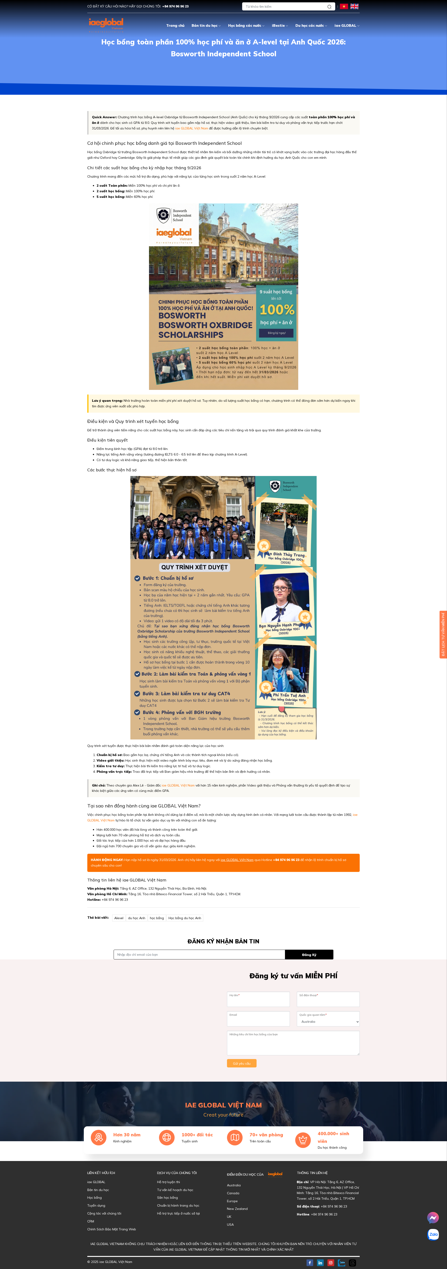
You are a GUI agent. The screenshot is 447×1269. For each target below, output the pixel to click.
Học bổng (94, 1197)
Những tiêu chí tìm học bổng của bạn (254, 1034)
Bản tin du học (204, 25)
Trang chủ (175, 25)
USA (230, 1224)
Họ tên (235, 995)
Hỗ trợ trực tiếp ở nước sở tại (178, 1213)
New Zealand (237, 1209)
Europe (232, 1201)
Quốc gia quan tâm (313, 1014)
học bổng (157, 918)
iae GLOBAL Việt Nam (191, 128)
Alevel (118, 918)
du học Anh (136, 918)
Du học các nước (309, 25)
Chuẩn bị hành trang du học (178, 1205)
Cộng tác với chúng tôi (104, 1213)
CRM (90, 1221)
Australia (234, 1185)
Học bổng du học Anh (185, 918)
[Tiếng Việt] (344, 6)
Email (233, 1014)
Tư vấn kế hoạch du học (175, 1190)
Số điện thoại (308, 995)
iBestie (278, 25)
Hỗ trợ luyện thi (168, 1182)
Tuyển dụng (96, 1205)
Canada (233, 1193)
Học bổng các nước (244, 25)
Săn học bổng (167, 1197)
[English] (354, 6)
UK (229, 1217)
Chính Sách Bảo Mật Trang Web (111, 1229)
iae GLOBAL (345, 25)
